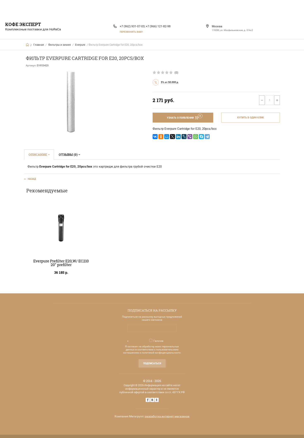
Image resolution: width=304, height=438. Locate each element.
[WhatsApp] (195, 136)
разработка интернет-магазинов (167, 416)
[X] (172, 136)
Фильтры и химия (59, 44)
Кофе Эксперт (23, 24)
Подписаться (152, 363)
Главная (38, 44)
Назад (32, 179)
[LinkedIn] (178, 136)
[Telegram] (207, 136)
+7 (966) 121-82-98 (158, 26)
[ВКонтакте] (155, 136)
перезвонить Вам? (131, 32)
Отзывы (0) (68, 154)
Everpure (80, 44)
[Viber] (189, 136)
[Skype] (201, 136)
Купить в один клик (250, 117)
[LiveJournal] (184, 136)
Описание (38, 154)
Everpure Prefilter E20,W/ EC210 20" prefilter (61, 262)
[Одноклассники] (160, 136)
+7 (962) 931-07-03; (132, 26)
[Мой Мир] (166, 136)
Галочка (158, 340)
